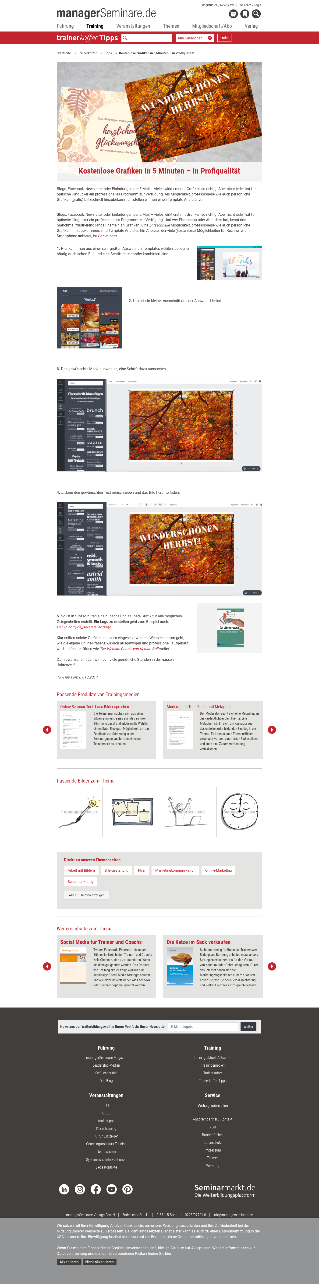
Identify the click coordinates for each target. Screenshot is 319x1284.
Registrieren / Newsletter (218, 5)
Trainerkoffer (87, 53)
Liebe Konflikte (106, 1167)
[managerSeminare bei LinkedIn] (64, 1189)
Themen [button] (171, 26)
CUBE (106, 1113)
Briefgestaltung (116, 870)
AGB (212, 1127)
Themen (213, 1158)
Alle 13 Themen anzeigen (87, 895)
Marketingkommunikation (175, 870)
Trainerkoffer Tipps (213, 1081)
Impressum (213, 1150)
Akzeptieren (69, 1262)
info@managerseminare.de (233, 1215)
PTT (106, 1105)
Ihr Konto (250, 5)
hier (168, 1253)
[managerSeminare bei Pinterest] (127, 1189)
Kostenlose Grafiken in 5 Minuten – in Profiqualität (157, 53)
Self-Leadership (106, 1073)
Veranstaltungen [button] (133, 26)
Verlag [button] (251, 26)
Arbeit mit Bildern (81, 870)
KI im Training (106, 1128)
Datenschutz (212, 1142)
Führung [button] (65, 26)
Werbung (212, 1166)
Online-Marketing (218, 870)
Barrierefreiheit (212, 1135)
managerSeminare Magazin (106, 1057)
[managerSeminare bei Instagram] (79, 1189)
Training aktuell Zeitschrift (213, 1057)
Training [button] (94, 26)
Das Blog (106, 1081)
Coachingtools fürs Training (106, 1144)
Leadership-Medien (106, 1065)
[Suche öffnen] (257, 14)
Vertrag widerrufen (213, 1105)
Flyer (141, 870)
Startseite (64, 53)
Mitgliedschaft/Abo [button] (212, 26)
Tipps (108, 53)
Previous (47, 729)
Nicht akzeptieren (99, 1262)
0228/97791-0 (195, 1215)
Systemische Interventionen (106, 1159)
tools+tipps (106, 1121)
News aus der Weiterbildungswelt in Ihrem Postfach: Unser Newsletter (113, 1026)
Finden (224, 38)
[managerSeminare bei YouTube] (111, 1189)
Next (271, 729)
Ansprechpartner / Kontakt (212, 1119)
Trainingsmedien (213, 1065)
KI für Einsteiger (106, 1136)
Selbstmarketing (80, 882)
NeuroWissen (106, 1151)
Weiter (248, 1026)
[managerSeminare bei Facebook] (95, 1189)
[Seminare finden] (225, 1191)
